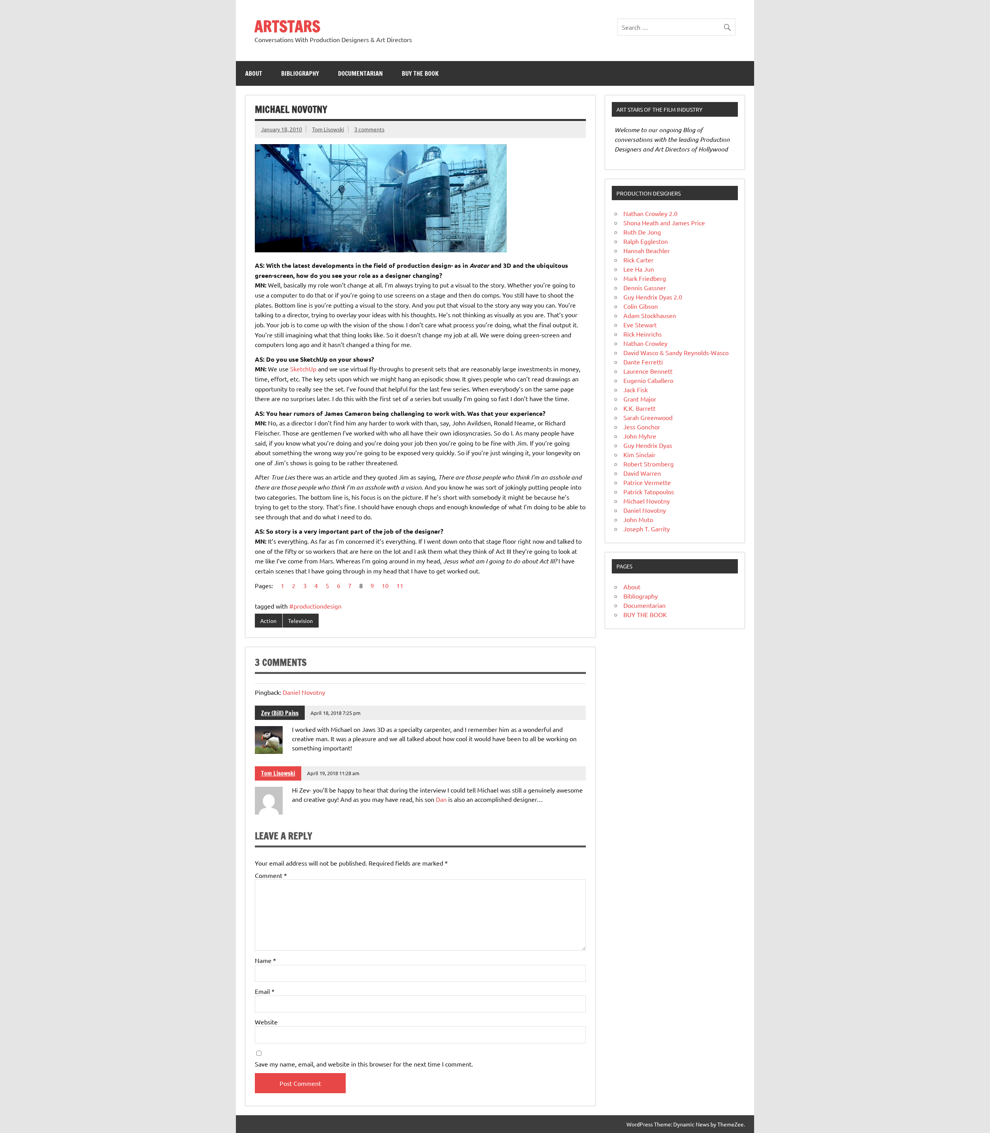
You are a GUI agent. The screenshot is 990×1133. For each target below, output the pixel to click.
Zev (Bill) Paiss (280, 713)
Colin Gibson (640, 306)
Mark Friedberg (644, 278)
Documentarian (360, 73)
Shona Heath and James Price (664, 222)
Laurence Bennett (648, 371)
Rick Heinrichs (642, 334)
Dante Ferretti (643, 362)
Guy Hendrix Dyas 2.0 (652, 297)
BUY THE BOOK (420, 73)
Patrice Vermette (647, 482)
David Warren (642, 473)
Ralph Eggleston (645, 241)
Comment (271, 875)
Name (265, 960)
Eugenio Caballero (648, 380)
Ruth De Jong (642, 232)
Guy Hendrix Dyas (647, 445)
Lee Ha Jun (638, 269)
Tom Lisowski (328, 129)
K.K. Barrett (639, 408)
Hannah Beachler (646, 250)
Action (268, 620)
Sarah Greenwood (648, 417)
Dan (441, 799)
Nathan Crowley (645, 343)
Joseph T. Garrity (646, 528)
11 (399, 585)
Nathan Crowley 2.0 (650, 213)
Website (266, 1022)
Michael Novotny (646, 501)
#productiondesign (315, 606)
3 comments (369, 129)
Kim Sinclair (639, 454)
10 (385, 585)
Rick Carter (638, 260)
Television (300, 620)
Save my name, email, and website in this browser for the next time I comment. (364, 1064)
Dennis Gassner (644, 287)
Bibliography (300, 73)
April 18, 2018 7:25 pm (335, 712)
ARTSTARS (287, 26)
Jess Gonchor (641, 426)
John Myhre (639, 436)
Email (265, 991)
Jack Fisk (635, 389)
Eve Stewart (640, 324)
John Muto (638, 519)
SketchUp (303, 369)
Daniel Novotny (304, 692)
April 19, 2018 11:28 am (333, 773)
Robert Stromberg (648, 464)
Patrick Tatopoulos (648, 491)
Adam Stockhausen (649, 315)
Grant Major (639, 399)
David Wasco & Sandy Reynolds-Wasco (676, 352)
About (253, 73)
